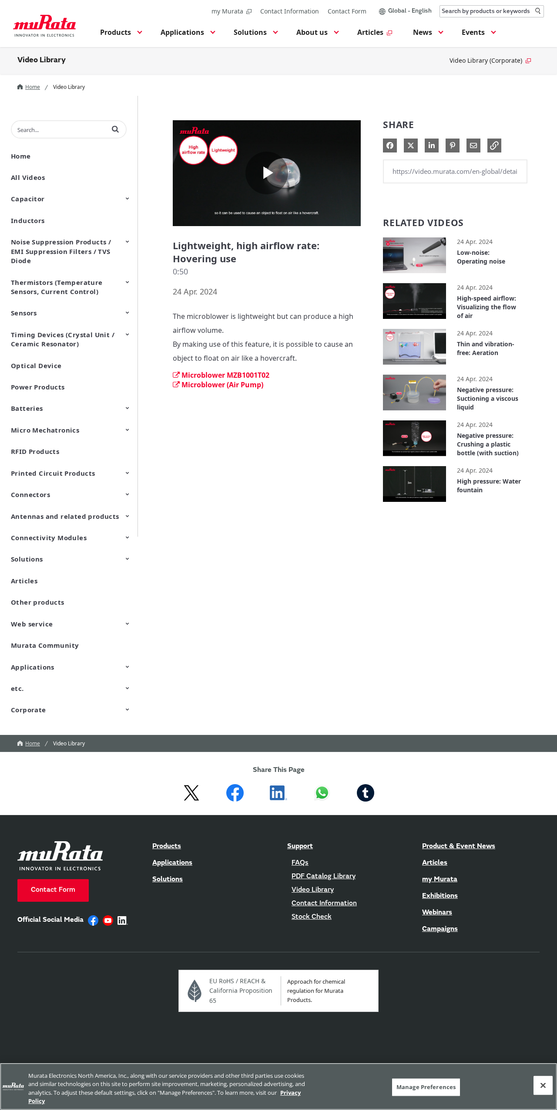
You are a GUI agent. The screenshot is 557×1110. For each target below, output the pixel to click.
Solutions (27, 559)
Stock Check (312, 917)
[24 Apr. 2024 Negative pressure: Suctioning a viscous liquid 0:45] (414, 412)
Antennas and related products (65, 516)
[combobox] (492, 11)
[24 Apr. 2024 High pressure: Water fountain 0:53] (414, 504)
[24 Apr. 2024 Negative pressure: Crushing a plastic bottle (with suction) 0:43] (414, 458)
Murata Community (45, 645)
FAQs (300, 863)
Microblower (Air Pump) (222, 384)
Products (166, 846)
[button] (120, 35)
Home (32, 87)
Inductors (28, 220)
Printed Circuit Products (53, 473)
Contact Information (289, 11)
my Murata (227, 11)
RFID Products (35, 451)
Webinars (437, 912)
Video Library (41, 60)
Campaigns (440, 929)
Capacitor (28, 198)
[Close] (543, 1085)
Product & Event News (458, 846)
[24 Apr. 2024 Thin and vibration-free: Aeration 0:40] (414, 366)
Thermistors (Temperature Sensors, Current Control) (57, 287)
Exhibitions (440, 896)
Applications (32, 667)
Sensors (24, 312)
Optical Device (36, 365)
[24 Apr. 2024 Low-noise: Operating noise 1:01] (414, 275)
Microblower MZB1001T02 (225, 375)
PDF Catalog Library (324, 876)
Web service (32, 623)
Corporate (28, 709)
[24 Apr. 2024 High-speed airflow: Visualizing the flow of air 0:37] (414, 321)
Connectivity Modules (49, 537)
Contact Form (347, 11)
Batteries (27, 408)
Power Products (38, 386)
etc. (17, 688)
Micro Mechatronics (45, 430)
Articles (24, 580)
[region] (278, 1086)
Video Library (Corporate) (486, 60)
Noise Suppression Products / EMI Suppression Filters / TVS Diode (61, 251)
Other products (37, 602)
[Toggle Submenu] (127, 198)
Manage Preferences (426, 1087)
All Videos (28, 177)
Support (300, 846)
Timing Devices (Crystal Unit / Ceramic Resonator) (62, 339)
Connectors (30, 494)
